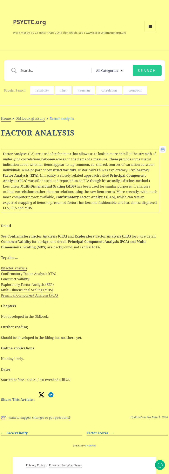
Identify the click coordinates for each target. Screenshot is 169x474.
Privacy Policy (35, 465)
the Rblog (46, 337)
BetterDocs (90, 445)
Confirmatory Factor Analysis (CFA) (28, 273)
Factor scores (97, 433)
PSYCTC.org (29, 22)
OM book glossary (30, 118)
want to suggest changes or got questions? (39, 417)
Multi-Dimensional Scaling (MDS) (27, 290)
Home (6, 118)
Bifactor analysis (14, 268)
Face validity (17, 433)
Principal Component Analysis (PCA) (29, 295)
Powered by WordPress (65, 465)
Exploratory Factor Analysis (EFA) (27, 284)
